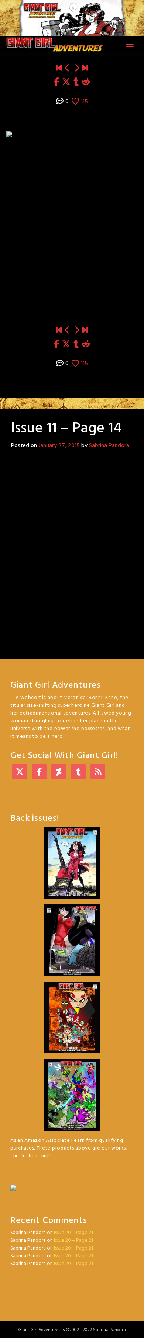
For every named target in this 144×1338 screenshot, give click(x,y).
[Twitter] (19, 773)
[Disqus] (72, 552)
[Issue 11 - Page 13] (67, 68)
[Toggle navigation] (129, 44)
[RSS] (97, 773)
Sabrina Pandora (109, 446)
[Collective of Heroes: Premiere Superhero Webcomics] (72, 1184)
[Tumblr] (78, 773)
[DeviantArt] (58, 773)
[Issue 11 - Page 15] (76, 68)
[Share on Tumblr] (76, 82)
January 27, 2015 (59, 446)
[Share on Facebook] (56, 82)
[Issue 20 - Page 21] (85, 68)
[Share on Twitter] (66, 82)
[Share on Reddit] (86, 82)
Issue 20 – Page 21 (73, 1232)
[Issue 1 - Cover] (59, 68)
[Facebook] (39, 773)
